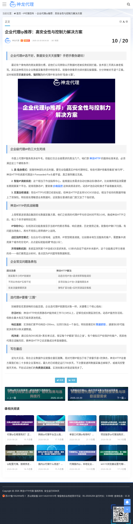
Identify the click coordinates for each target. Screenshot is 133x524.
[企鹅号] (127, 502)
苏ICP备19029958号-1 (15, 495)
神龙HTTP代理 (27, 490)
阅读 (61, 380)
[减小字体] (121, 21)
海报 (73, 380)
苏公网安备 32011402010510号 (41, 495)
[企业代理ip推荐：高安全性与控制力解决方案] (66, 110)
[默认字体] (124, 21)
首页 (18, 13)
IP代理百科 (28, 13)
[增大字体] (127, 21)
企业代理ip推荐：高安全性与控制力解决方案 (59, 13)
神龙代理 (20, 40)
